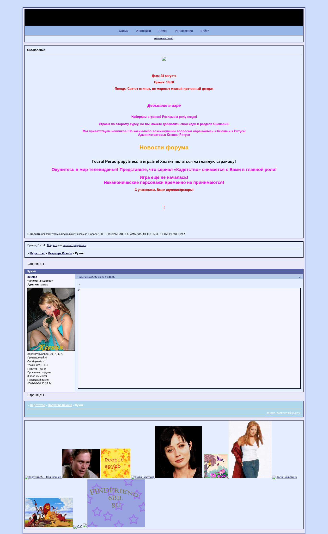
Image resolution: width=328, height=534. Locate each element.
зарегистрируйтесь (74, 245)
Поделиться (84, 277)
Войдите (52, 245)
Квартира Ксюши (60, 253)
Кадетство (37, 253)
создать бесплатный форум (284, 412)
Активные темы (163, 38)
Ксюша (32, 277)
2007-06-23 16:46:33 (103, 277)
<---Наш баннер (52, 477)
